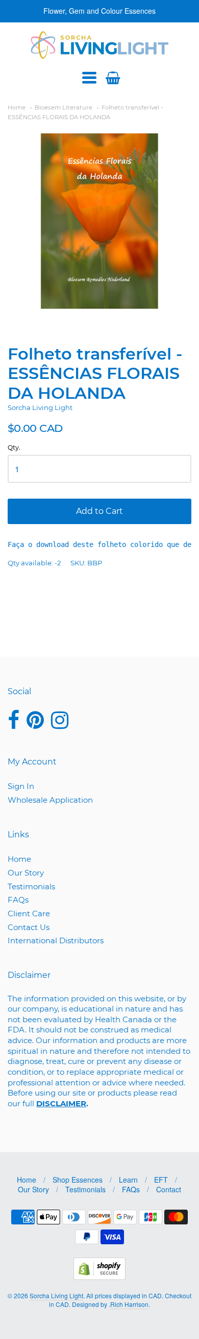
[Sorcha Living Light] (100, 45)
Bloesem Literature (63, 107)
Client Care (29, 913)
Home (17, 107)
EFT (161, 1179)
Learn (128, 1179)
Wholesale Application (50, 800)
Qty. (14, 447)
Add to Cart (99, 511)
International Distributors (56, 940)
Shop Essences (78, 1179)
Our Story (26, 873)
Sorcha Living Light (40, 407)
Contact (168, 1189)
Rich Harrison (129, 1304)
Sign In (21, 786)
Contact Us (28, 927)
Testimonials (31, 886)
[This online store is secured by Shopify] (99, 1276)
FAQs (18, 900)
